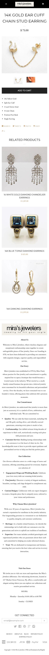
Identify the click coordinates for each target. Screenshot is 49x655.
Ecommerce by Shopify (38, 650)
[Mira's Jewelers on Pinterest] (24, 627)
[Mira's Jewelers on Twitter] (15, 627)
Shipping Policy (25, 637)
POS (27, 650)
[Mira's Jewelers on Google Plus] (29, 627)
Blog (26, 634)
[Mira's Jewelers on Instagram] (33, 627)
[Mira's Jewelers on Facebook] (19, 627)
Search (9, 634)
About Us (18, 634)
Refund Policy (37, 634)
